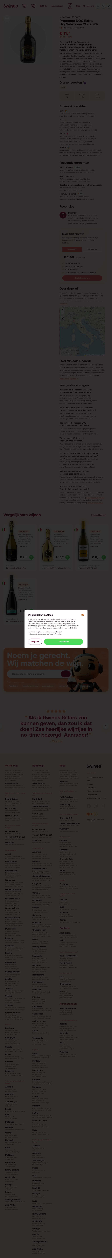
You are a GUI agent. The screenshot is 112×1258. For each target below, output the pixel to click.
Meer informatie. (55, 634)
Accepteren (63, 641)
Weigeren (35, 641)
